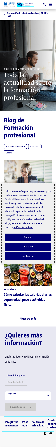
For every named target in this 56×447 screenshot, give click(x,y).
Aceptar (28, 237)
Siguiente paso (17, 407)
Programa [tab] (16, 375)
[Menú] (51, 4)
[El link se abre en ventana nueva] (45, 434)
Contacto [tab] (15, 382)
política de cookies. (23, 227)
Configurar (28, 256)
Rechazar (28, 246)
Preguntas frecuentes (12, 423)
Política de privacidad (37, 423)
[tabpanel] (28, 401)
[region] (28, 223)
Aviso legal (25, 423)
